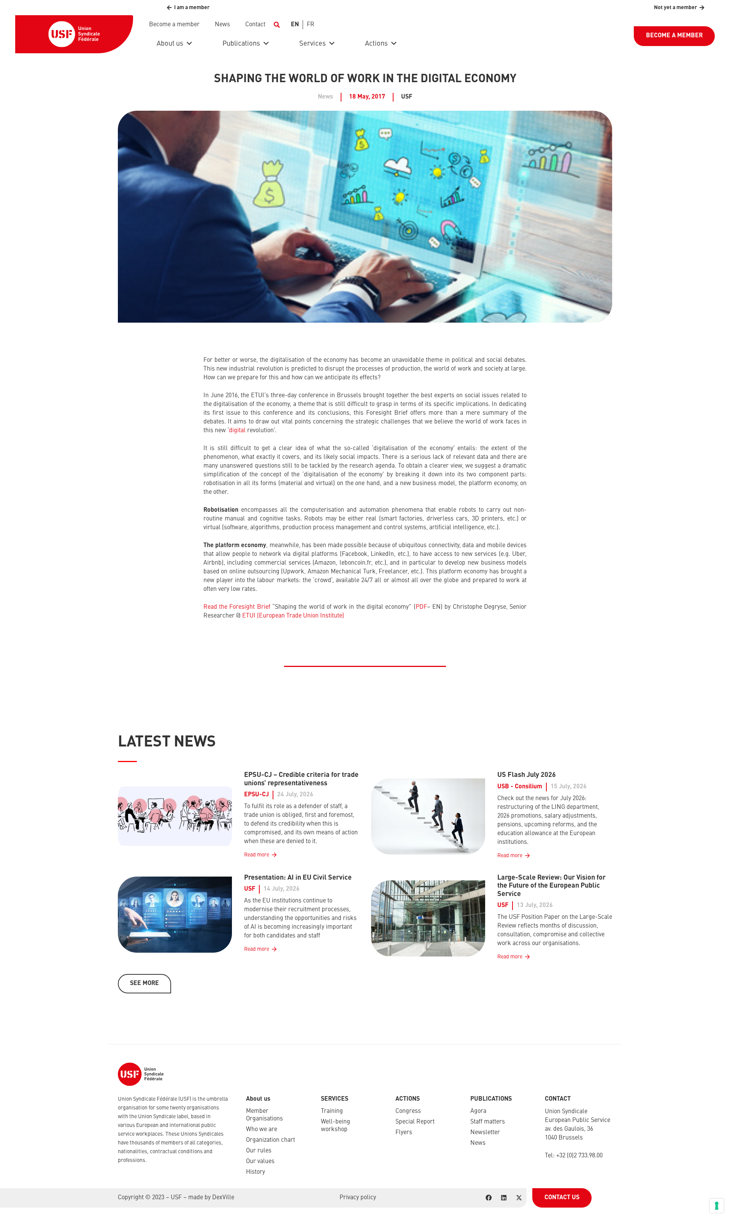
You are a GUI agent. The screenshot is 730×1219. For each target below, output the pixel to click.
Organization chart (270, 1140)
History (255, 1172)
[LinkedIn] (503, 1197)
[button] (276, 25)
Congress (408, 1111)
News (478, 1143)
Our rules (258, 1151)
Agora (478, 1111)
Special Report (415, 1122)
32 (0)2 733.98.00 (581, 1156)
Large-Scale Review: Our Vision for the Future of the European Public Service (551, 886)
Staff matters (487, 1122)
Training (332, 1111)
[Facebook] (488, 1197)
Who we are (261, 1130)
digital (237, 431)
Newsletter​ (485, 1133)
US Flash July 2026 (526, 775)
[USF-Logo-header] (74, 34)
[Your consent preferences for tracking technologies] (716, 1205)
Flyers (403, 1133)
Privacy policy (358, 1198)
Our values (260, 1162)
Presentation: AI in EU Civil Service (298, 877)
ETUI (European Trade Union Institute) (293, 616)
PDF (421, 607)
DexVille (223, 1198)
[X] (519, 1197)
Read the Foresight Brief (236, 607)
